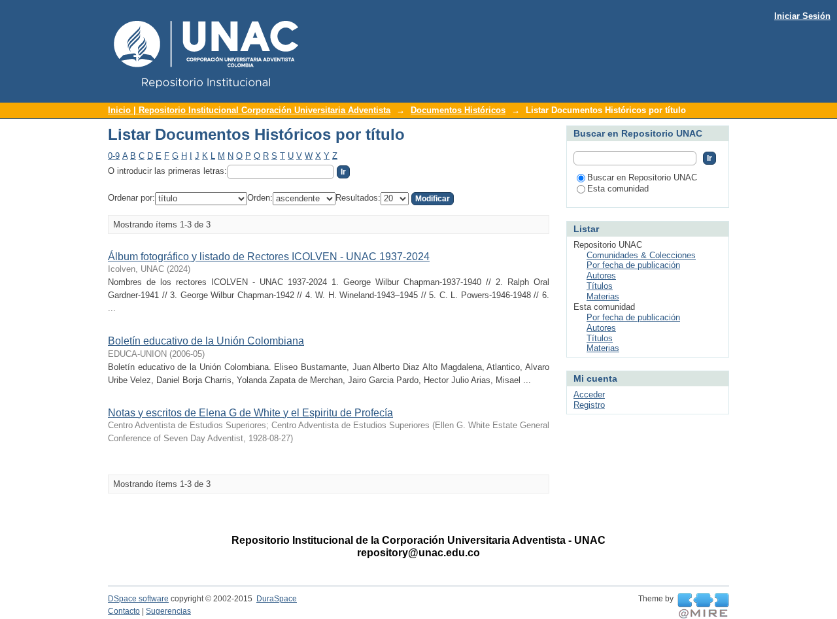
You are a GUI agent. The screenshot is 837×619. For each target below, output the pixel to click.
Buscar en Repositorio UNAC (642, 177)
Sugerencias (168, 611)
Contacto (124, 611)
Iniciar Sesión (802, 16)
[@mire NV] (703, 606)
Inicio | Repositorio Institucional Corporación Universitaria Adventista (249, 110)
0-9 (114, 156)
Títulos (600, 286)
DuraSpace (276, 598)
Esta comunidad (618, 188)
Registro (589, 405)
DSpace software (138, 598)
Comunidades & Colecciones (641, 255)
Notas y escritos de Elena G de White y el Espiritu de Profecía (250, 412)
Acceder (589, 394)
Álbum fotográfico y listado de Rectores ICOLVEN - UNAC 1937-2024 (269, 256)
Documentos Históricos (458, 110)
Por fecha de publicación (633, 265)
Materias (603, 296)
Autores (601, 275)
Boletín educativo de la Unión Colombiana (206, 340)
